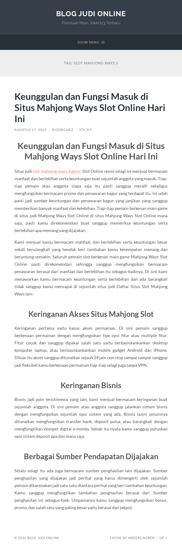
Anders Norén (141, 538)
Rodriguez (62, 130)
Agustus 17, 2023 (30, 130)
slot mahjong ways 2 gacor (57, 171)
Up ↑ (163, 538)
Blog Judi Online (91, 14)
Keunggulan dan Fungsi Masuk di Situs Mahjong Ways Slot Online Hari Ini (89, 107)
